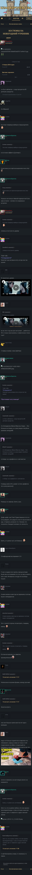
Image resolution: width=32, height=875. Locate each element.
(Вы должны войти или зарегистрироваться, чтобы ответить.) (15, 864)
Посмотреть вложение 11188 (11, 848)
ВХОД (29, 18)
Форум (16, 18)
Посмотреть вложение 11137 (11, 677)
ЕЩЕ (16, 77)
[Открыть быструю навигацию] (31, 24)
